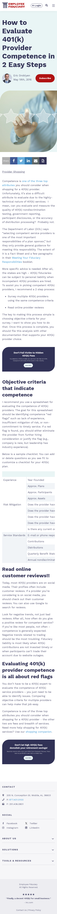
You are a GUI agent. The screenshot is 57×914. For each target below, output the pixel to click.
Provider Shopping (13, 171)
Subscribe (45, 78)
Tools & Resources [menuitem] (16, 860)
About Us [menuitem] (9, 838)
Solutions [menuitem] (10, 849)
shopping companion (39, 731)
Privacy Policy (34, 910)
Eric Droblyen (21, 75)
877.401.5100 (16, 799)
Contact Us (21, 910)
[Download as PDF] (43, 160)
